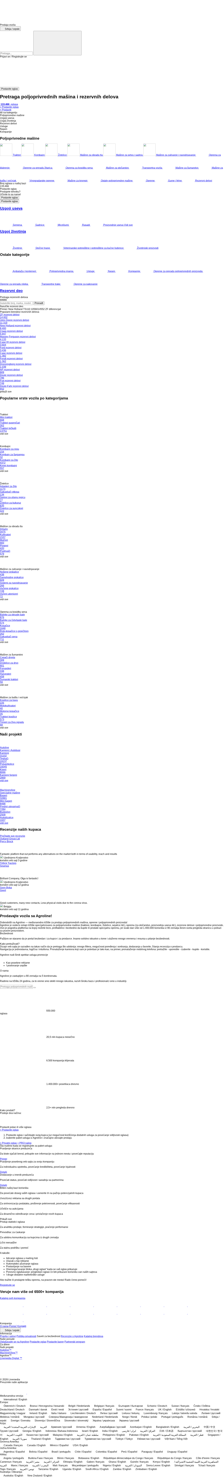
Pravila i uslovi (8, 1336)
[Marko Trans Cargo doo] (176, 1313)
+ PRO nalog (24, 1143)
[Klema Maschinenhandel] (152, 1305)
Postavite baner (55, 1341)
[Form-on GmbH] (176, 1305)
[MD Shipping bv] (199, 1313)
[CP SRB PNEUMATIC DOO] (105, 1313)
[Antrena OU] (58, 1313)
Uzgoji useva (11, 208)
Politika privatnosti (26, 1336)
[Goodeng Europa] (129, 1305)
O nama (4, 1326)
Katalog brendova (93, 1336)
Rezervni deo (11, 291)
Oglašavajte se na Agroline (14, 1341)
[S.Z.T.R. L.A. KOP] (34, 1320)
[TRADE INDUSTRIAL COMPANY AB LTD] (82, 1305)
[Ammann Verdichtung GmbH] (82, 1313)
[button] (112, 72)
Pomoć (13, 1326)
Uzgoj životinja (13, 231)
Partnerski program (74, 1341)
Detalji (3, 1172)
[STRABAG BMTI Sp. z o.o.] (35, 1305)
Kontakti (21, 1326)
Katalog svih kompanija (12, 1298)
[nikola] (11, 1320)
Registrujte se (7, 1285)
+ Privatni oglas (8, 1143)
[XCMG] (11, 1305)
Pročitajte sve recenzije (12, 836)
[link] (112, 186)
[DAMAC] (105, 1305)
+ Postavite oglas (9, 1130)
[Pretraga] (57, 43)
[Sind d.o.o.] (11, 1313)
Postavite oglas (9, 197)
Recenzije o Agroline (72, 1336)
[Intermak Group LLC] (199, 1305)
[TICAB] (58, 1305)
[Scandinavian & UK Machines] (152, 1313)
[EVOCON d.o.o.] (129, 1313)
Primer (3, 1159)
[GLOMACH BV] (35, 1313)
